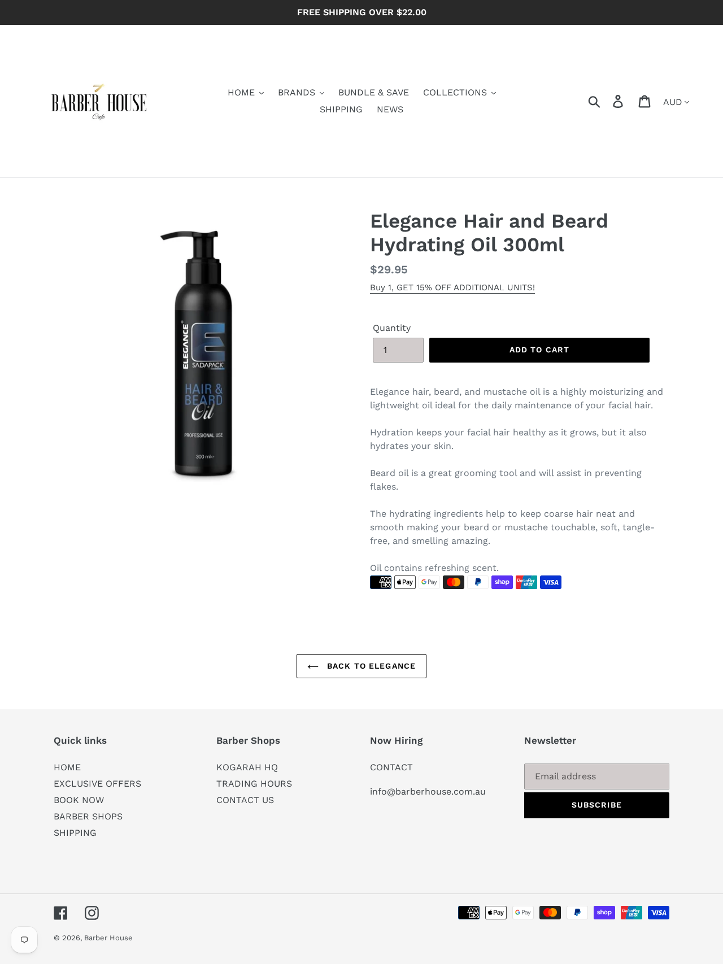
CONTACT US (245, 800)
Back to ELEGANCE (370, 665)
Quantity (392, 327)
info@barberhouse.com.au (428, 791)
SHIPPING (75, 832)
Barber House (108, 938)
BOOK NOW (79, 800)
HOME (67, 767)
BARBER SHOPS (88, 816)
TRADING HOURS (254, 783)
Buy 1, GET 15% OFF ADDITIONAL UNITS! (452, 287)
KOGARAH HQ (247, 767)
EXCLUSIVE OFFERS (97, 783)
